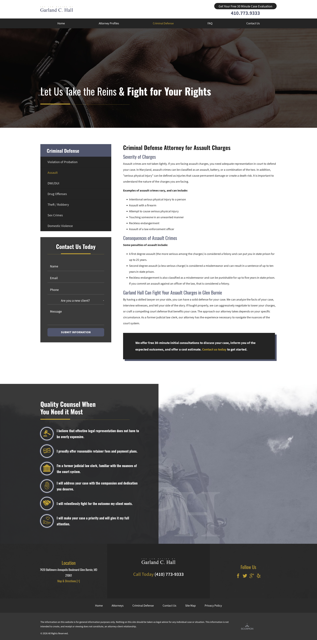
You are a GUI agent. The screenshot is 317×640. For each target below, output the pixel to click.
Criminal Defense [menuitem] (163, 23)
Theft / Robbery (58, 204)
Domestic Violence (60, 226)
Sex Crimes (55, 215)
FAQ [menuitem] (210, 23)
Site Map (190, 605)
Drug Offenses (57, 194)
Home (99, 605)
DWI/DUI (53, 183)
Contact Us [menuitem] (253, 23)
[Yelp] (258, 576)
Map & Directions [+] (68, 581)
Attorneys (117, 605)
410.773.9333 (245, 13)
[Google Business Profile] (252, 576)
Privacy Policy (213, 605)
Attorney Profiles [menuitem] (109, 23)
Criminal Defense (143, 605)
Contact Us (169, 605)
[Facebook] (238, 576)
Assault (53, 173)
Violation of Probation (63, 162)
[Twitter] (245, 576)
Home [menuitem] (61, 23)
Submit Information (76, 332)
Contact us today (214, 349)
